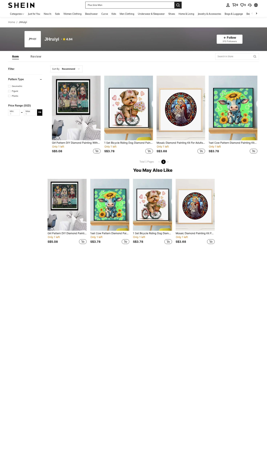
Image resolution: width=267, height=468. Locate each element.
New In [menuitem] (47, 13)
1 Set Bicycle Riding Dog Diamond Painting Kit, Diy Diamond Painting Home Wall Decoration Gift (128, 142)
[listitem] (76, 115)
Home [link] (11, 22)
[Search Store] (254, 56)
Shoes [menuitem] (171, 13)
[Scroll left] (252, 13)
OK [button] (39, 112)
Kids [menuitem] (114, 13)
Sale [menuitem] (57, 13)
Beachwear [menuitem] (91, 13)
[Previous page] (159, 162)
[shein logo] (21, 5)
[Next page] (168, 162)
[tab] (15, 56)
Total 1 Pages (146, 161)
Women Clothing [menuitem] (72, 13)
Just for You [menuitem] (34, 13)
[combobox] (66, 69)
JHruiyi (51, 39)
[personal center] (228, 5)
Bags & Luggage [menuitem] (234, 13)
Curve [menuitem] (104, 13)
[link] (235, 5)
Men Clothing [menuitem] (127, 13)
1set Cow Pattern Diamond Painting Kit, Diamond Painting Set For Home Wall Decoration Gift (233, 142)
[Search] (178, 5)
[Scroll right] (256, 13)
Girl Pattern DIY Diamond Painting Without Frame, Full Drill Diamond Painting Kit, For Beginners (76, 142)
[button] (250, 5)
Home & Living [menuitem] (186, 13)
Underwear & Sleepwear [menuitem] (151, 13)
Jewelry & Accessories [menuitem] (209, 13)
